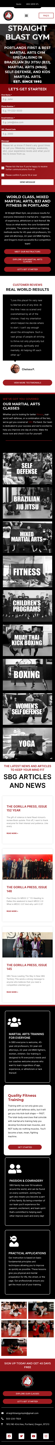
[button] (26, 15)
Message (5, 141)
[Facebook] (9, 1436)
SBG (30, 422)
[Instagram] (46, 1436)
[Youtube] (34, 1436)
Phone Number (8, 106)
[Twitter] (21, 1436)
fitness (40, 414)
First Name (6, 95)
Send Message (27, 182)
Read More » (12, 833)
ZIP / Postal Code (8, 129)
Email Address (8, 118)
